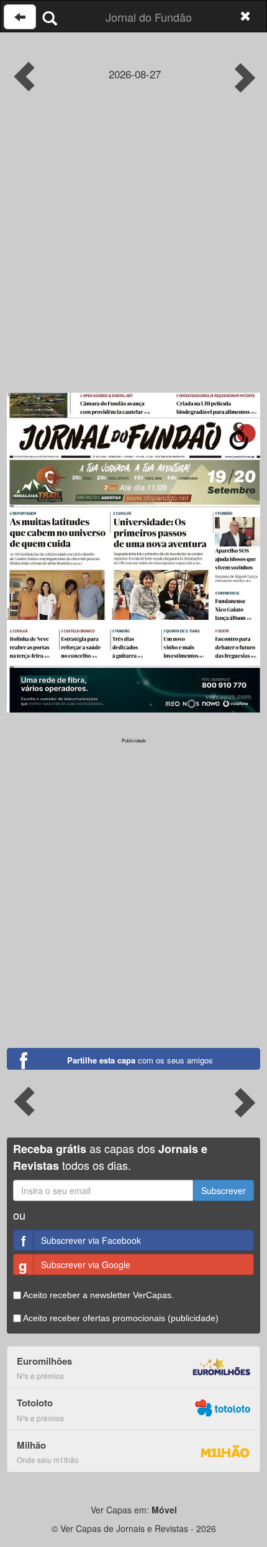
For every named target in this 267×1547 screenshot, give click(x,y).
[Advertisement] (133, 252)
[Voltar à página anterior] (20, 16)
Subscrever (223, 1190)
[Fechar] (245, 16)
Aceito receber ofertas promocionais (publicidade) (120, 1318)
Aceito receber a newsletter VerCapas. (97, 1295)
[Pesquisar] (49, 18)
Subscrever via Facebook (81, 1241)
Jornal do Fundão (149, 17)
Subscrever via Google (74, 1265)
